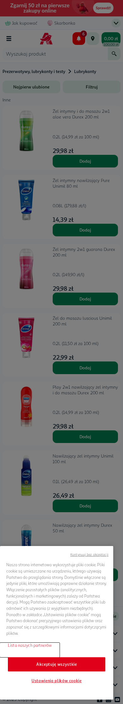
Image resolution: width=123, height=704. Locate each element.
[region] (56, 623)
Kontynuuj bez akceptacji (89, 554)
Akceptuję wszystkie (56, 664)
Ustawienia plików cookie (57, 680)
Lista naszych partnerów (30, 645)
